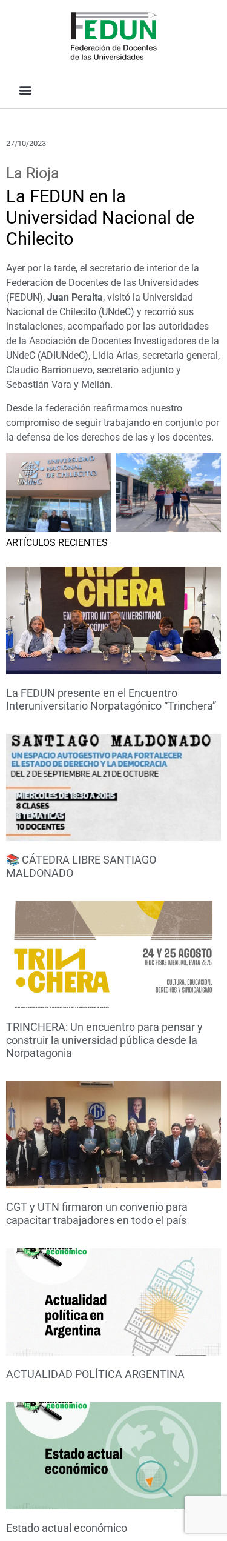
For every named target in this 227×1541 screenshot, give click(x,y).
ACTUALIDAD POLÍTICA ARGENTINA (95, 1374)
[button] (25, 89)
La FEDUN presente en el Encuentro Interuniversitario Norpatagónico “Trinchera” (111, 700)
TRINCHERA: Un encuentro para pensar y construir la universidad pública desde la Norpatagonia (104, 1039)
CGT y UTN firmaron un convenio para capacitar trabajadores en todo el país (97, 1213)
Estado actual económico (66, 1528)
